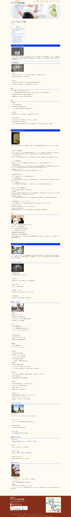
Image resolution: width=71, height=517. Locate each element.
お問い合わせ (58, 1)
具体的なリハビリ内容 (16, 38)
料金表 (47, 1)
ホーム (35, 1)
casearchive (15, 514)
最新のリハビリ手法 (16, 42)
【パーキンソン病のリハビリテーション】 (18, 36)
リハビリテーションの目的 (17, 37)
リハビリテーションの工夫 (17, 39)
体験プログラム (42, 1)
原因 (13, 31)
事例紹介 (37, 1)
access (28, 514)
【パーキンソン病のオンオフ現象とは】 (17, 28)
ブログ (54, 1)
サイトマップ (41, 514)
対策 (13, 32)
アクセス (50, 1)
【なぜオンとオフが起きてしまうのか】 (17, 33)
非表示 (19, 26)
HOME (12, 514)
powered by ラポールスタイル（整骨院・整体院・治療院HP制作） (44, 516)
